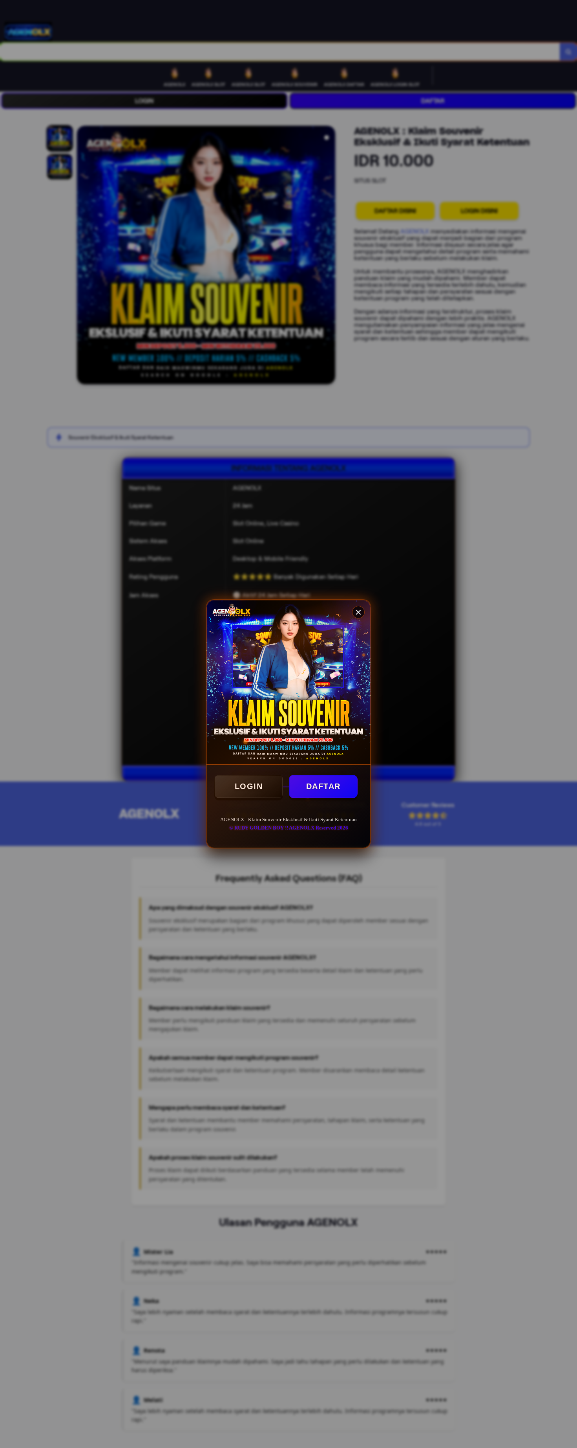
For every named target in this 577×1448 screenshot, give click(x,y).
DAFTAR (323, 786)
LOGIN (249, 786)
